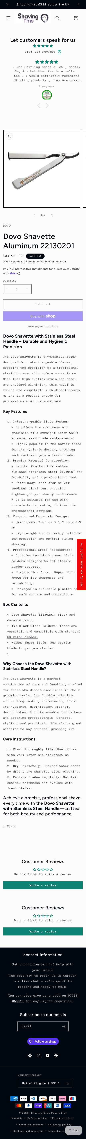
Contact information (28, 1131)
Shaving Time (40, 1113)
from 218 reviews (40, 51)
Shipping (30, 262)
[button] (8, 18)
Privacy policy (63, 1118)
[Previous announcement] (7, 4)
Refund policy (38, 1118)
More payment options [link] (43, 326)
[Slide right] (52, 215)
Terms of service (31, 1124)
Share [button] (11, 826)
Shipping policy (60, 1124)
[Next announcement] (78, 4)
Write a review (43, 885)
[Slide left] (34, 215)
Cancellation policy (62, 1131)
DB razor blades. (22, 637)
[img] (43, 46)
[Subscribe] (63, 1026)
